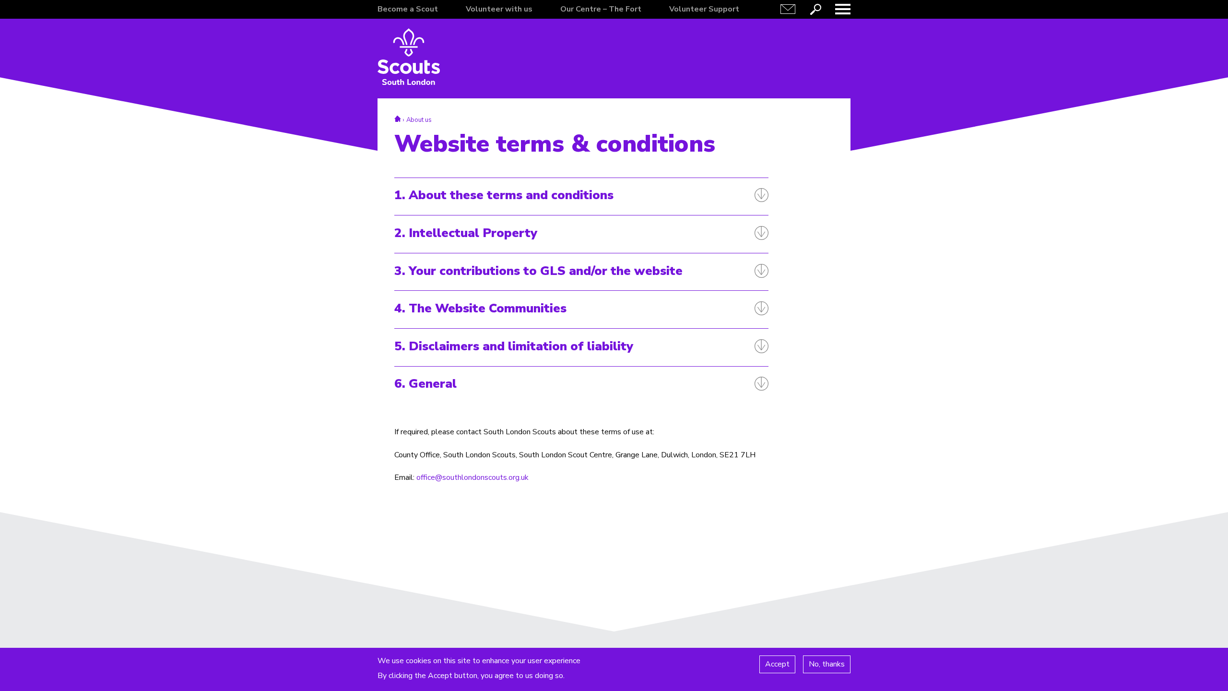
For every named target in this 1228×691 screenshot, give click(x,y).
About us (419, 120)
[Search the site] (815, 9)
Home (397, 119)
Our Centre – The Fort (600, 9)
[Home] (409, 56)
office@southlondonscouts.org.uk (472, 477)
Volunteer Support (704, 9)
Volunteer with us (499, 9)
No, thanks (827, 664)
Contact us (788, 9)
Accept (777, 664)
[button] (842, 9)
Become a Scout (408, 9)
